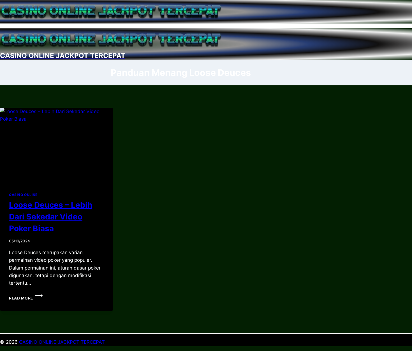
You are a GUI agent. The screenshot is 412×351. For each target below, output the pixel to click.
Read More (26, 298)
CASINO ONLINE (23, 195)
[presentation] (56, 145)
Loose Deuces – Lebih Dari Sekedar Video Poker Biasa (50, 216)
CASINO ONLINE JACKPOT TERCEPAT (62, 342)
